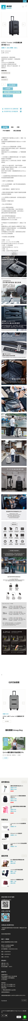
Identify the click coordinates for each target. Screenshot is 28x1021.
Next (23, 24)
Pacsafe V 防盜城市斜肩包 (17, 833)
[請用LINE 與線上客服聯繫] (14, 905)
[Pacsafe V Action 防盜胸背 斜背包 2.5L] (5, 846)
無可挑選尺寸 (4, 79)
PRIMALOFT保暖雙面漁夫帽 (17, 879)
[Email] (6, 1015)
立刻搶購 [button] (5, 758)
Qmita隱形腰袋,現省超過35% (13, 752)
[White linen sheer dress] (14, 700)
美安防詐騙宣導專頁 (6, 933)
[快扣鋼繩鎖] (5, 827)
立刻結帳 (7, 88)
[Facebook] (2, 1015)
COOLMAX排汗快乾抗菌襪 (17, 869)
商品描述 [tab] (5, 127)
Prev (4, 24)
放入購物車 (12, 85)
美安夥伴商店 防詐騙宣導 (11, 111)
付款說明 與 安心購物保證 (11, 109)
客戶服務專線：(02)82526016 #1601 (9, 949)
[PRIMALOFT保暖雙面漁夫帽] (5, 883)
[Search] (26, 6)
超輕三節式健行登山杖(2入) (17, 785)
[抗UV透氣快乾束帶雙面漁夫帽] (5, 863)
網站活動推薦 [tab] (17, 130)
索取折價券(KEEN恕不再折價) (12, 92)
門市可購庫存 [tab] (6, 130)
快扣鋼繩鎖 (13, 823)
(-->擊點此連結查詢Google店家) (8, 990)
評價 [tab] (18, 127)
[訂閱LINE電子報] (14, 917)
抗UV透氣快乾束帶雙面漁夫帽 (17, 859)
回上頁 (8, 96)
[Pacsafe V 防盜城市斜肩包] (5, 837)
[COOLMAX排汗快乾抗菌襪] (5, 873)
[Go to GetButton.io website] (25, 1019)
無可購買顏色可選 (5, 73)
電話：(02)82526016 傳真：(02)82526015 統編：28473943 (6, 954)
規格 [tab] (12, 127)
